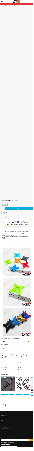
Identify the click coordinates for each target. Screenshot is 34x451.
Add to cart (18, 208)
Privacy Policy (3, 416)
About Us (2, 414)
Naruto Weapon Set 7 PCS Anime (20, 391)
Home (1, 5)
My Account (2, 423)
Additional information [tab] (13, 231)
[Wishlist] (13, 377)
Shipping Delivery (3, 415)
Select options (7, 394)
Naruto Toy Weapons (5, 5)
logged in (5, 348)
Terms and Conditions (4, 427)
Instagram (2, 433)
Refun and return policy (4, 419)
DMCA (2, 420)
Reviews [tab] (18, 231)
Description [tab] (7, 231)
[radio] (3, 204)
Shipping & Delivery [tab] (25, 231)
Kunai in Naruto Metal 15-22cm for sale (6, 391)
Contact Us (2, 426)
